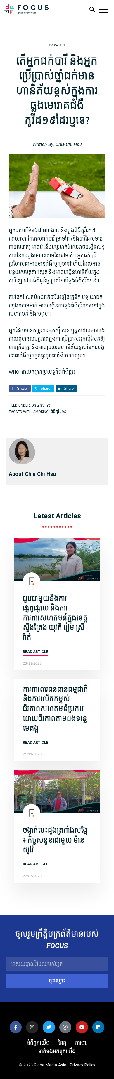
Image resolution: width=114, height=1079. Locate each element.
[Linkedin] (98, 1027)
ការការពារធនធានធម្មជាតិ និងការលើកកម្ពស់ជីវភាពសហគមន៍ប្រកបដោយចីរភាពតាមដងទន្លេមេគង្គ (55, 709)
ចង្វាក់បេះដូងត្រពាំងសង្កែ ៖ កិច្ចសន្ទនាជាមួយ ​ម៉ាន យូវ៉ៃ (55, 840)
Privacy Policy (82, 1065)
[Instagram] (32, 1027)
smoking (41, 412)
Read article (35, 652)
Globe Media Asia (50, 1065)
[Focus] (26, 10)
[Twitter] (49, 1027)
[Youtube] (82, 1027)
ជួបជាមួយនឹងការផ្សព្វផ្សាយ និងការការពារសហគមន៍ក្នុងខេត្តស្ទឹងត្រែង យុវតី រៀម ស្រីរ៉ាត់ (55, 618)
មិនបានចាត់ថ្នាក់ (43, 405)
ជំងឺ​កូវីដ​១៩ (58, 412)
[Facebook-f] (16, 1027)
